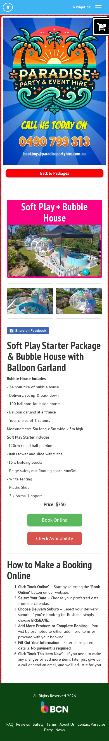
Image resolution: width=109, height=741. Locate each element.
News (60, 729)
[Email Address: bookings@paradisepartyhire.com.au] (54, 154)
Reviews (23, 724)
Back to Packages (54, 173)
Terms (51, 724)
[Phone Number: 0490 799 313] (54, 142)
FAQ (9, 724)
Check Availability (54, 538)
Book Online (54, 520)
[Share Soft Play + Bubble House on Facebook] (54, 330)
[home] (8, 7)
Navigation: (82, 6)
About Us (67, 724)
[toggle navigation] (98, 7)
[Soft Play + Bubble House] (54, 250)
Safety (38, 724)
